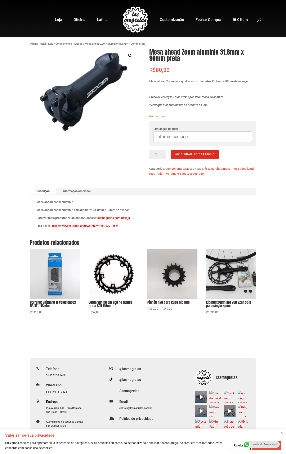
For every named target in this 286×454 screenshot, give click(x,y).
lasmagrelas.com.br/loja (113, 218)
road (152, 173)
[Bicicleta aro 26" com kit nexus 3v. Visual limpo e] (201, 411)
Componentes (63, 43)
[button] (130, 55)
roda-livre (163, 173)
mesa (227, 168)
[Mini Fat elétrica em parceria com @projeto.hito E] (215, 425)
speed (193, 173)
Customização (172, 19)
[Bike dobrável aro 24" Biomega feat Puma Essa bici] (215, 397)
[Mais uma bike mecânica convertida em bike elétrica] (215, 411)
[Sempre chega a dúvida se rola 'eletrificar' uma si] (201, 397)
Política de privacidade (136, 419)
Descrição (43, 191)
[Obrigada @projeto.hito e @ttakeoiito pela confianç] (244, 425)
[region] (143, 441)
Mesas (78, 43)
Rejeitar (239, 445)
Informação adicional (76, 191)
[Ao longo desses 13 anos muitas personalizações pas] (244, 397)
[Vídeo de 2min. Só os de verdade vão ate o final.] (230, 411)
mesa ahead (240, 168)
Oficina (79, 19)
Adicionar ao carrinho (195, 154)
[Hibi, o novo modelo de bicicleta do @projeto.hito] (244, 411)
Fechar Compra (208, 19)
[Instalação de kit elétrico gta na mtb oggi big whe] (230, 425)
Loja (58, 19)
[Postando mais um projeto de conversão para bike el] (201, 425)
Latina (102, 19)
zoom (202, 173)
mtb (252, 168)
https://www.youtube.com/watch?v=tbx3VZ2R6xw (85, 226)
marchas (216, 168)
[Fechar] (281, 432)
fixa (206, 168)
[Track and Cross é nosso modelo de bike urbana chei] (230, 397)
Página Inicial (38, 43)
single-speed (179, 173)
